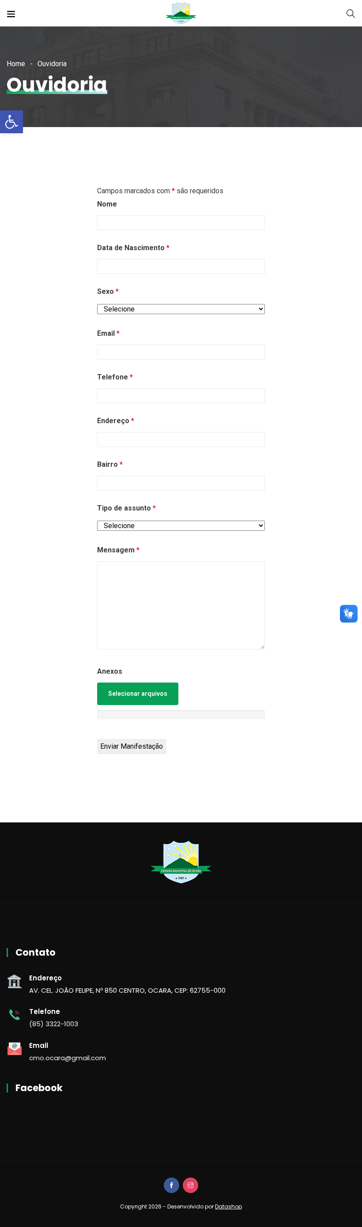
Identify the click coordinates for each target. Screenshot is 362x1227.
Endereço (115, 421)
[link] (11, 121)
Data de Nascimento (133, 248)
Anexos (109, 671)
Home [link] (16, 64)
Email (108, 333)
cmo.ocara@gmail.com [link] (67, 1057)
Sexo (108, 291)
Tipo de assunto (126, 508)
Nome (107, 204)
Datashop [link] (228, 1206)
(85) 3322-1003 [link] (53, 1023)
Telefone (115, 377)
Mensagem (118, 550)
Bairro (110, 464)
